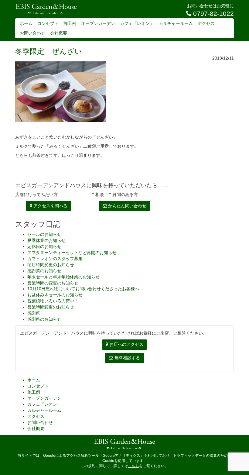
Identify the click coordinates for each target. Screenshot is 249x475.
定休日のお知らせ (44, 246)
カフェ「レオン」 (137, 23)
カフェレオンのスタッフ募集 (55, 258)
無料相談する (126, 357)
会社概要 (58, 33)
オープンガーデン (98, 23)
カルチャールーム (176, 23)
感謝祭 (33, 313)
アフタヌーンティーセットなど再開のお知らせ (72, 252)
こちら (133, 466)
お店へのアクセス (125, 344)
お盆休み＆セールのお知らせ (55, 294)
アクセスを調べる (49, 205)
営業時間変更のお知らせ (50, 307)
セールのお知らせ (44, 234)
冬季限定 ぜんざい (48, 51)
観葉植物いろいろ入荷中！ (52, 300)
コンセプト (48, 23)
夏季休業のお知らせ (46, 240)
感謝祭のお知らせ (44, 270)
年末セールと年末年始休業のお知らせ (63, 276)
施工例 (69, 23)
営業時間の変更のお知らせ (52, 283)
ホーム (26, 23)
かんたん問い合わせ (126, 205)
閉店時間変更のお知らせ (50, 264)
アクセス (206, 23)
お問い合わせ (32, 33)
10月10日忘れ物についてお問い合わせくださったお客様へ (83, 288)
